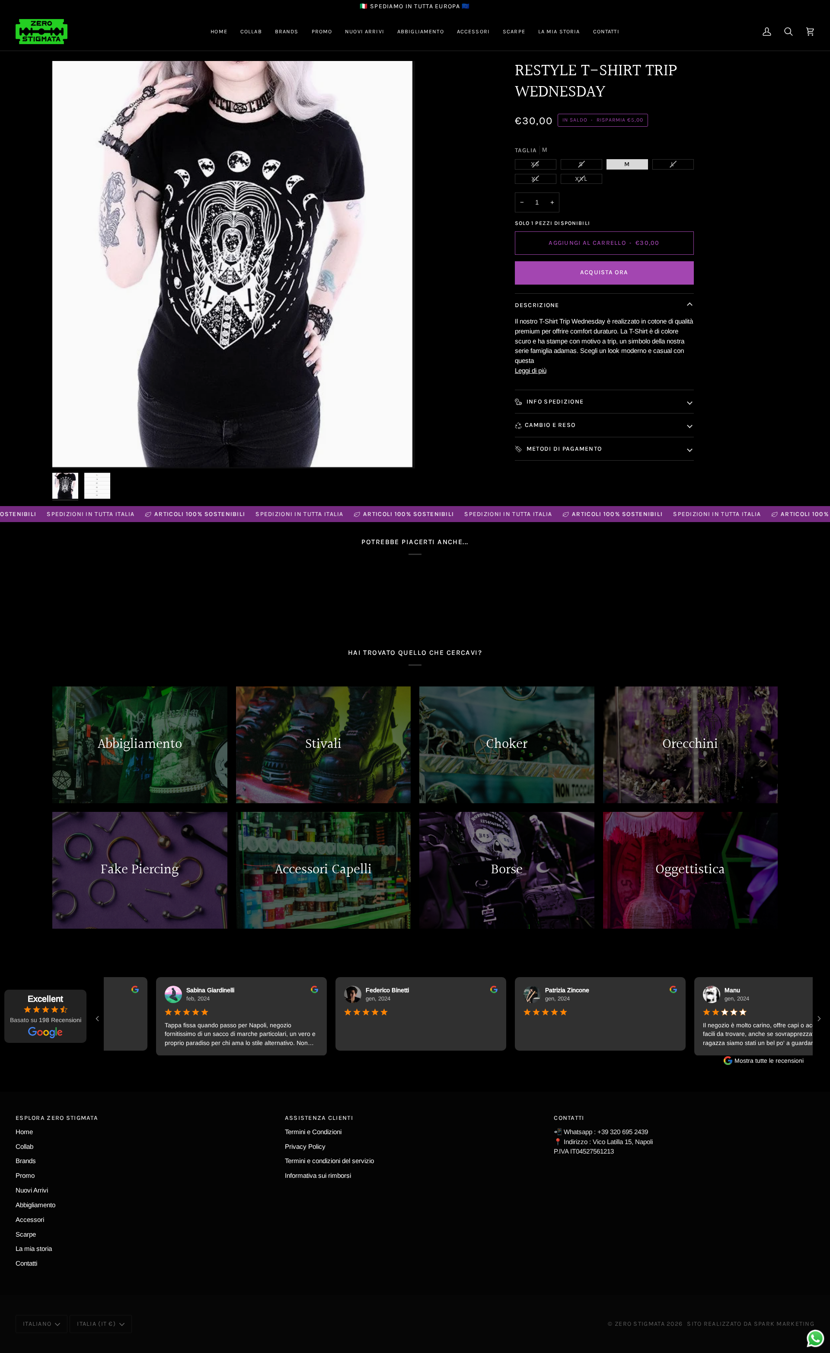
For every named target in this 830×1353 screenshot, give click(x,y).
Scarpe (26, 1234)
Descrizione (537, 305)
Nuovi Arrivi (32, 1190)
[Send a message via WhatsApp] (815, 1338)
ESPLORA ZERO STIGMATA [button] (57, 1118)
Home (24, 1131)
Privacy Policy (305, 1146)
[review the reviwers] (116, 989)
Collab (24, 1146)
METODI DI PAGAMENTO (563, 448)
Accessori (30, 1219)
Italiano (37, 1323)
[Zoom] (233, 264)
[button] (251, 32)
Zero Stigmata (640, 1323)
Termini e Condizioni (313, 1131)
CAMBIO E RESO (550, 425)
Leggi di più (530, 370)
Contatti (26, 1263)
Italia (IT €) (96, 1323)
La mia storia (34, 1248)
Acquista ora (604, 272)
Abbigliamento (35, 1205)
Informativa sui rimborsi (318, 1175)
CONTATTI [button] (569, 1118)
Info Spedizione (554, 401)
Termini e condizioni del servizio (329, 1160)
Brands (26, 1160)
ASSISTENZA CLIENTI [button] (319, 1118)
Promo (25, 1175)
